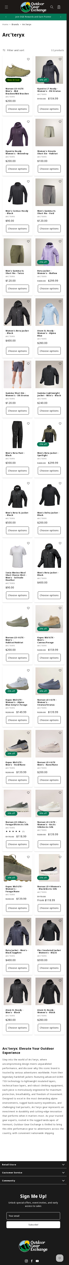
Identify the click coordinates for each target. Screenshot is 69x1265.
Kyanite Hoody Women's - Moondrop (17, 152)
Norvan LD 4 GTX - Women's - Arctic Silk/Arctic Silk (47, 824)
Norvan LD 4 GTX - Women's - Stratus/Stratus (47, 702)
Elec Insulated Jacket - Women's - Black (49, 951)
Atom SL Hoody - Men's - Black (14, 1011)
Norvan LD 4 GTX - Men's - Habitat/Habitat (15, 640)
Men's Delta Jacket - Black (48, 514)
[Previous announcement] (5, 16)
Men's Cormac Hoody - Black (17, 212)
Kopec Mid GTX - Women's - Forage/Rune (14, 889)
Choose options (17, 108)
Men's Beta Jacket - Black (48, 573)
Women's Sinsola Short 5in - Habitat (47, 152)
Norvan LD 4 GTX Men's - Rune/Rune (47, 763)
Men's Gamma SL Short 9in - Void (46, 212)
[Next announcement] (60, 16)
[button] (6, 7)
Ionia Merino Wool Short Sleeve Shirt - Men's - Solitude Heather (16, 576)
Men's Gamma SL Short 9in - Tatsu (15, 272)
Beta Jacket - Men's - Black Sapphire (17, 951)
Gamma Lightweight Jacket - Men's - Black (49, 394)
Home (5, 24)
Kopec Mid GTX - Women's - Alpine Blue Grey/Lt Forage (16, 702)
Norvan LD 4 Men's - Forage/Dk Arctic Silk (17, 823)
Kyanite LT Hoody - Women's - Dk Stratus (49, 89)
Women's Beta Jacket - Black (17, 331)
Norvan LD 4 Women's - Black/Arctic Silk (49, 887)
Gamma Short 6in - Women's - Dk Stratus (17, 394)
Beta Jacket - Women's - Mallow (47, 272)
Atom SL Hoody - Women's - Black (46, 1011)
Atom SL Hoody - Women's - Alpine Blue (46, 333)
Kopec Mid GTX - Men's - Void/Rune (15, 763)
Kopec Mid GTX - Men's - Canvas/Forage (46, 640)
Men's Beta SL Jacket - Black (17, 514)
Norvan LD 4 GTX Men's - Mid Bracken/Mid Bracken (17, 91)
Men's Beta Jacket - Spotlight (48, 454)
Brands (15, 24)
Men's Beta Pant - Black (15, 454)
